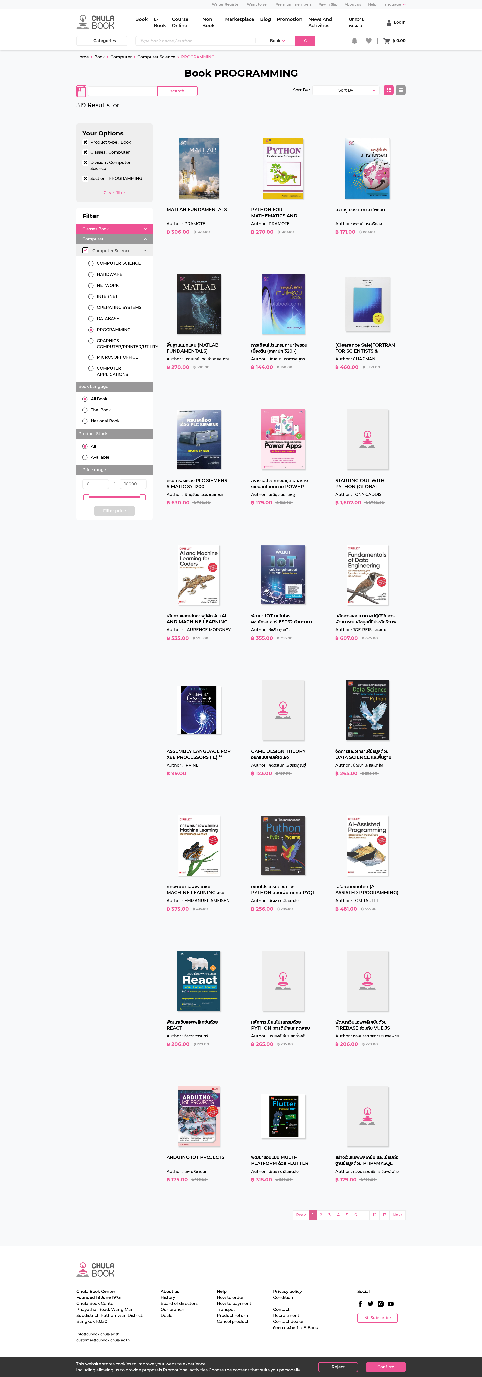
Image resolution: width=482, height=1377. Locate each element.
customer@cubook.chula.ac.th (103, 1340)
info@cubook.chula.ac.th (97, 1334)
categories (104, 40)
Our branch (172, 1309)
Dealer (167, 1315)
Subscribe (380, 1317)
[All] (86, 446)
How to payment (234, 1303)
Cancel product (233, 1321)
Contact (281, 1309)
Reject (338, 1367)
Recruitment (286, 1315)
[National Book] (86, 421)
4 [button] (338, 1215)
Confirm (385, 1367)
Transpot (226, 1309)
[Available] (86, 457)
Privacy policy (287, 1291)
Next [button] (397, 1215)
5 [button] (347, 1215)
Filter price (114, 510)
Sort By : (301, 90)
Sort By (345, 90)
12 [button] (374, 1215)
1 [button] (313, 1215)
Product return (232, 1315)
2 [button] (321, 1215)
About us (170, 1291)
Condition (283, 1297)
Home (82, 57)
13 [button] (384, 1215)
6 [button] (355, 1215)
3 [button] (329, 1215)
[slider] (86, 497)
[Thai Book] (86, 410)
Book (275, 40)
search (177, 91)
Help (222, 1291)
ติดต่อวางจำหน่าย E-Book (295, 1327)
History (168, 1297)
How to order (230, 1297)
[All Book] (86, 399)
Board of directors (179, 1303)
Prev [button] (301, 1215)
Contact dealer (288, 1321)
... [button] (364, 1215)
